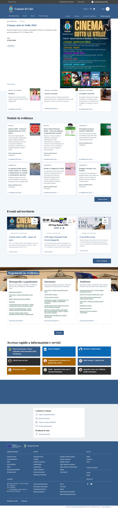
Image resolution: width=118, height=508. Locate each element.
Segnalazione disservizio (39, 489)
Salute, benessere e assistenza (67, 464)
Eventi (88, 475)
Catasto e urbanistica (38, 469)
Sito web (68, 506)
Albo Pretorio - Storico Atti (93, 360)
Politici (9, 467)
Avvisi (88, 461)
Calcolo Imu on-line (20, 360)
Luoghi (88, 472)
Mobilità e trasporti (65, 461)
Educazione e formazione (39, 474)
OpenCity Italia (81, 506)
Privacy (62, 484)
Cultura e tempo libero (39, 472)
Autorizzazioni (37, 467)
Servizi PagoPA (54, 349)
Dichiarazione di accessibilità (67, 491)
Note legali (63, 486)
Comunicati (13, 21)
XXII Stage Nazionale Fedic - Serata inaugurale (56, 238)
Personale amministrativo (13, 469)
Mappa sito (24, 501)
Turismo (62, 469)
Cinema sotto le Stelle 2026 (21, 25)
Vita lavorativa (63, 472)
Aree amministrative (12, 459)
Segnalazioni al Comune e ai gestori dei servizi (59, 362)
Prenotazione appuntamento (40, 486)
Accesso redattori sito (106, 506)
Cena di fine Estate (87, 237)
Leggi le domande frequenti (40, 484)
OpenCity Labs (95, 506)
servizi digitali (74, 506)
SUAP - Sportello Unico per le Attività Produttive (59, 371)
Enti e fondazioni (11, 464)
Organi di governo (11, 456)
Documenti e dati (11, 472)
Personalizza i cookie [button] (12, 501)
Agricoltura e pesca (38, 456)
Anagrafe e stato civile (39, 461)
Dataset (62, 489)
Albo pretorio (81, 1)
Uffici (8, 461)
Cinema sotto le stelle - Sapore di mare (22, 238)
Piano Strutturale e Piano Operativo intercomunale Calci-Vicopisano (25, 351)
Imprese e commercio (65, 459)
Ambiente (35, 459)
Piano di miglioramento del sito (68, 494)
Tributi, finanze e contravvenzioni (68, 467)
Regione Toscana (12, 1)
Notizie (88, 456)
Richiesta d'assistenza (38, 491)
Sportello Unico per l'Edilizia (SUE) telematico (94, 371)
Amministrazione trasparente (66, 1)
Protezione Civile (19, 369)
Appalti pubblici (37, 464)
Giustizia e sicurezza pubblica (67, 456)
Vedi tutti (59, 333)
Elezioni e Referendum (92, 349)
